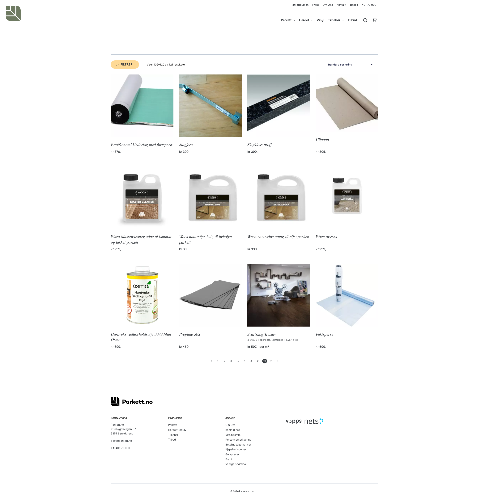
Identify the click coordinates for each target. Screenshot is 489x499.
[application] (293, 20)
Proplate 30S (189, 334)
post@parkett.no (121, 440)
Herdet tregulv (177, 429)
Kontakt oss (232, 429)
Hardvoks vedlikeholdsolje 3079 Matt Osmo (141, 336)
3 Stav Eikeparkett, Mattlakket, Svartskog (273, 339)
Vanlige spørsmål (235, 464)
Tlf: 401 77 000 (120, 448)
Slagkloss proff (259, 144)
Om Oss (230, 424)
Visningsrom (232, 434)
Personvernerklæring (238, 439)
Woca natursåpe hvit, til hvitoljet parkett (205, 239)
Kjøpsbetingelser (235, 449)
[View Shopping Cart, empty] (374, 20)
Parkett (172, 424)
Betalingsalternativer (238, 444)
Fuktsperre (324, 334)
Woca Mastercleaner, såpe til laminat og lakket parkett (141, 239)
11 (271, 360)
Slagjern (186, 144)
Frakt (228, 459)
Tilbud (172, 439)
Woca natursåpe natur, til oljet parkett (278, 236)
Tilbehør (173, 434)
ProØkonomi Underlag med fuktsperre (142, 144)
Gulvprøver (232, 454)
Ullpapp (322, 139)
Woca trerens (326, 236)
